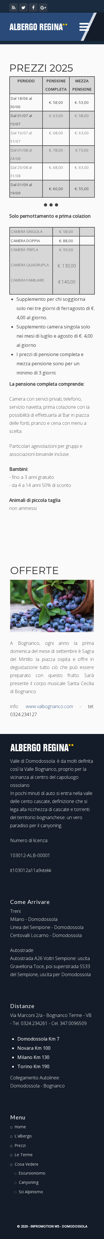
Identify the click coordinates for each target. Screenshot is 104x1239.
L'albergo (23, 1136)
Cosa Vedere (26, 1164)
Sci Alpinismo (31, 1191)
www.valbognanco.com (49, 706)
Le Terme (24, 1154)
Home (20, 1126)
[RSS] (13, 7)
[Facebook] (33, 7)
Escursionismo (32, 1173)
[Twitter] (23, 7)
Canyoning (28, 1182)
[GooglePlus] (43, 7)
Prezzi (20, 1145)
